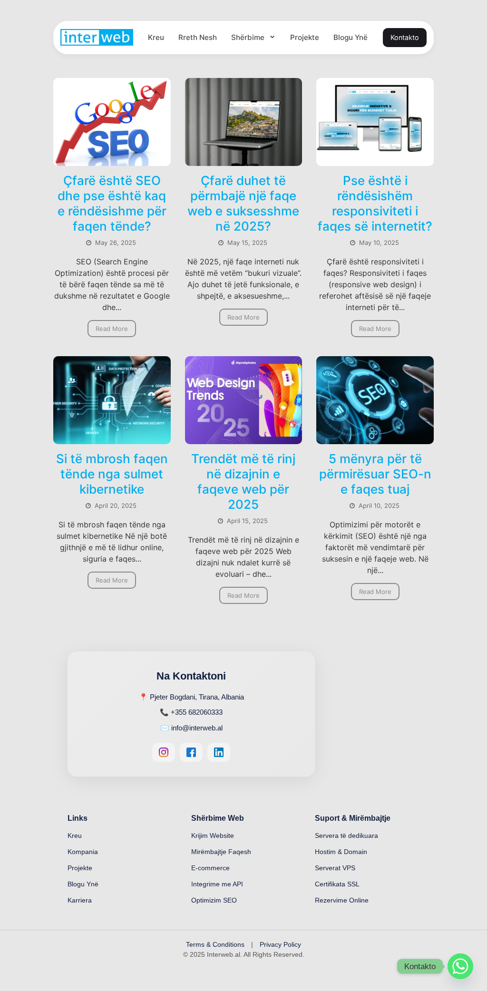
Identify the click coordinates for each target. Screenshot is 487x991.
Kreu (156, 37)
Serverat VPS (335, 868)
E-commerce (210, 868)
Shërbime (248, 37)
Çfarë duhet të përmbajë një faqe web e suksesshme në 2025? (243, 203)
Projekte (304, 37)
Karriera (80, 900)
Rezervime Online (342, 900)
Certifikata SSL (337, 884)
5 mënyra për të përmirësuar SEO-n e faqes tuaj (375, 473)
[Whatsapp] (460, 966)
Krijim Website (212, 835)
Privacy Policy (280, 944)
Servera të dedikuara (346, 835)
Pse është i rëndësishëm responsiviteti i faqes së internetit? (375, 203)
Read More (112, 328)
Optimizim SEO (214, 900)
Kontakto (404, 37)
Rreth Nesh (197, 37)
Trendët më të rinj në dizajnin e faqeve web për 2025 (243, 481)
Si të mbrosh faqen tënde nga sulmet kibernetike (112, 473)
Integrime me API (217, 884)
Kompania (83, 851)
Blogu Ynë (350, 37)
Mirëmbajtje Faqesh (221, 851)
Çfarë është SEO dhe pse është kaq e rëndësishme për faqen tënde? (112, 203)
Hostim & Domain (341, 851)
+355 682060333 (197, 712)
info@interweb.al (197, 728)
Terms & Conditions (215, 944)
